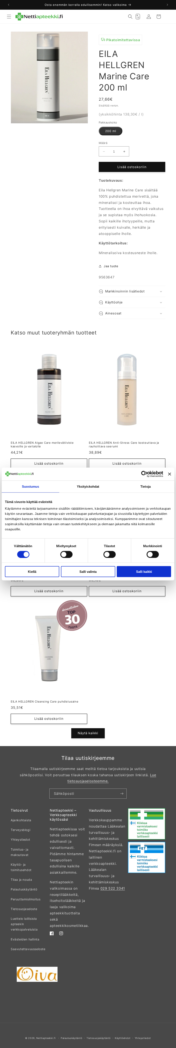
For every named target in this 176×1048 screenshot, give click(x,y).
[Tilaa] (121, 794)
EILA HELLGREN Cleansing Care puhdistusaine (44, 701)
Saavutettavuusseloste (28, 949)
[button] (9, 16)
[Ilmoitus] (167, 4)
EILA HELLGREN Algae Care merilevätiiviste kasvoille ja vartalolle (42, 444)
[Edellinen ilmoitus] (8, 4)
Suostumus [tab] (30, 486)
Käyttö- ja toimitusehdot (21, 867)
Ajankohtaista (21, 820)
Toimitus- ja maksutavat (20, 852)
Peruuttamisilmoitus (25, 899)
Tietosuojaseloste (24, 909)
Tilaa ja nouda (21, 879)
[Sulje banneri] (169, 473)
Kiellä (32, 571)
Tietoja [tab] (145, 486)
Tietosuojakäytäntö (98, 1038)
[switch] (66, 554)
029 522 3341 (112, 888)
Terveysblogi (20, 830)
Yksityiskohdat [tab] (88, 486)
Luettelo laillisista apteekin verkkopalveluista (24, 924)
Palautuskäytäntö (24, 889)
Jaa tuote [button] (111, 266)
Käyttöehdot (122, 1038)
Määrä (103, 143)
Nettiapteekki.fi (46, 1038)
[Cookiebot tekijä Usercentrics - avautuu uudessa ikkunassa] (144, 474)
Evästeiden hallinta (25, 939)
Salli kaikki (144, 571)
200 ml (110, 131)
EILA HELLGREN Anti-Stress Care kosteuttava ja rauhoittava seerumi (124, 444)
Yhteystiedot (20, 839)
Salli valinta (88, 571)
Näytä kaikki (88, 733)
